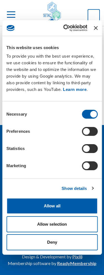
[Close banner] (96, 28)
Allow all (52, 205)
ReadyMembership (77, 263)
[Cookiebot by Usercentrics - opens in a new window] (65, 28)
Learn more (75, 89)
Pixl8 (77, 256)
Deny (52, 242)
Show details (74, 188)
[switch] (90, 131)
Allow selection (52, 224)
